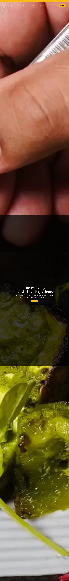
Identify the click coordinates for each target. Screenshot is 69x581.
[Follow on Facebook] (2, 507)
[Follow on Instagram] (2, 509)
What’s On (32, 5)
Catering (37, 5)
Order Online (61, 5)
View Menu (34, 301)
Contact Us (42, 5)
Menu (28, 5)
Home (24, 5)
